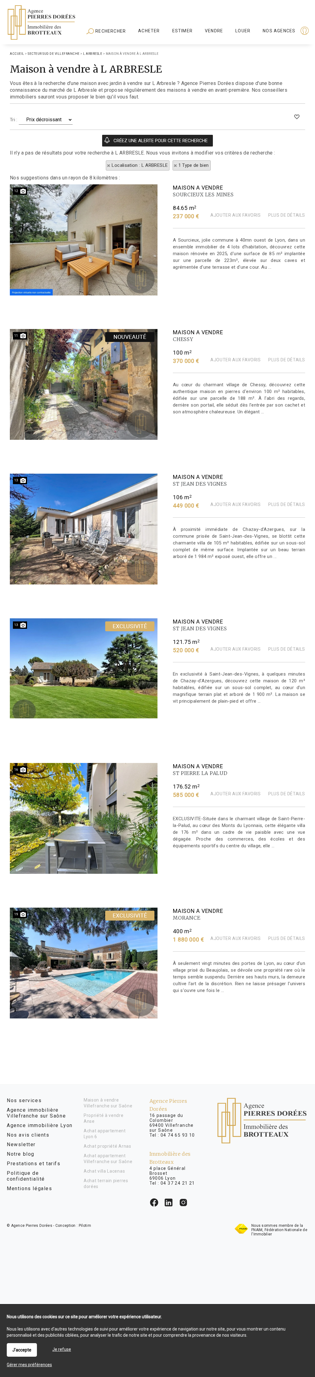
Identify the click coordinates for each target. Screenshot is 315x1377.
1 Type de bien (193, 165)
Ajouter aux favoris (235, 215)
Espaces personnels (280, 31)
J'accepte (21, 1349)
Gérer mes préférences (29, 1364)
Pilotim (85, 1225)
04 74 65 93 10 (178, 1135)
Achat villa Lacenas (104, 1171)
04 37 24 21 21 (178, 1183)
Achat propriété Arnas (107, 1146)
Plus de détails (286, 215)
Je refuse (61, 1349)
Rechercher (110, 31)
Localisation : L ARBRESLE (140, 165)
